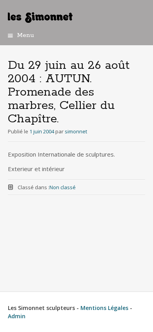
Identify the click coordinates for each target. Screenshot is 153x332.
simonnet (76, 131)
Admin (17, 316)
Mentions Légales (105, 308)
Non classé (62, 187)
